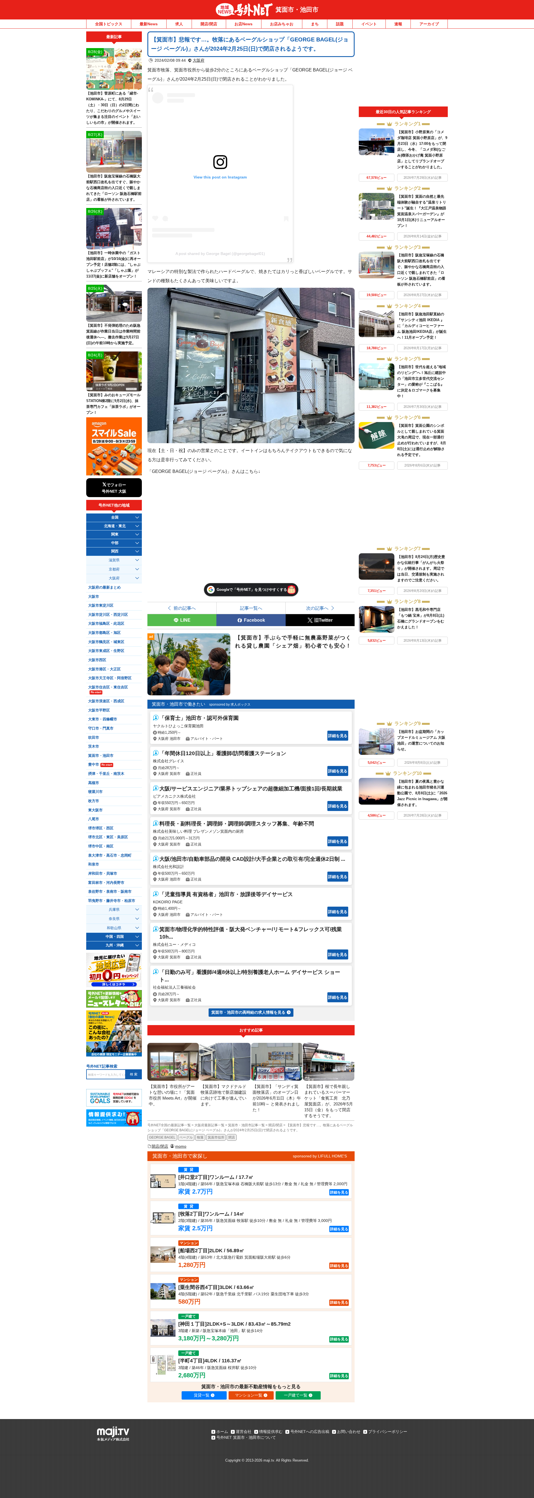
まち (315, 24)
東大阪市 (95, 810)
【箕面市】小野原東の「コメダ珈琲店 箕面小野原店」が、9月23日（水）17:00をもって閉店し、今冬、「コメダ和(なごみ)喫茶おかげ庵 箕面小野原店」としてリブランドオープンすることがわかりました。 (422, 149)
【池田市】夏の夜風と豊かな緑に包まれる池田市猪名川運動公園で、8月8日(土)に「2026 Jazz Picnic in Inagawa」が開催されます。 (422, 793)
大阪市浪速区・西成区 (106, 701)
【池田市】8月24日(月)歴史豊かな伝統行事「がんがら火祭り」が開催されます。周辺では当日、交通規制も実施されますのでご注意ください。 (421, 568)
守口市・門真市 (100, 728)
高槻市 (93, 783)
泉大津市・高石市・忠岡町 (110, 855)
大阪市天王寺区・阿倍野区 (110, 678)
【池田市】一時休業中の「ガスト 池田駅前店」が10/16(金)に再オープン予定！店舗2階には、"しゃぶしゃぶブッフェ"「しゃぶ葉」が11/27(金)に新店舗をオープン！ (113, 264)
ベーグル (186, 1137)
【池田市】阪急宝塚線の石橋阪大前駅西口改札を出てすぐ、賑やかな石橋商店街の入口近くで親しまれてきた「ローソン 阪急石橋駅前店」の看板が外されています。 (114, 188)
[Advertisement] (403, 69)
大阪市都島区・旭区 (104, 633)
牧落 (200, 1137)
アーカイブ (429, 24)
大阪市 (93, 597)
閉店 (231, 1137)
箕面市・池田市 (297, 9)
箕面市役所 (216, 1137)
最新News (149, 24)
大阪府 (198, 60)
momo (180, 1146)
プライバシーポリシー (387, 1431)
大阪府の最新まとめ (104, 587)
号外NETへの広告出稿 (309, 1431)
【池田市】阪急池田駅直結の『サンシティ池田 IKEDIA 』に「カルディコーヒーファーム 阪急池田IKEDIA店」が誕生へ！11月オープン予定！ (422, 325)
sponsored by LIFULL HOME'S (320, 1156)
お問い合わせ (348, 1431)
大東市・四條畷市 (102, 719)
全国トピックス (108, 24)
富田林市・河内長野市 (106, 883)
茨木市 (93, 746)
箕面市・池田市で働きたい (178, 704)
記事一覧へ (251, 608)
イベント (369, 24)
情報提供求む (271, 1431)
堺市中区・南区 (100, 846)
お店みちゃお (281, 24)
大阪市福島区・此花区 (106, 624)
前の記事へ (185, 608)
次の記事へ (317, 608)
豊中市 (100, 765)
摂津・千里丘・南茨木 (106, 774)
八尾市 (93, 819)
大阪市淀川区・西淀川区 (108, 615)
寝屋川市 (95, 792)
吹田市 (93, 738)
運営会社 (243, 1431)
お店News (243, 24)
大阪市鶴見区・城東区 (106, 642)
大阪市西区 (97, 660)
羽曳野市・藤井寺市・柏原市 (111, 901)
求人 (179, 24)
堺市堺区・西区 (100, 828)
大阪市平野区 (99, 710)
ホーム (222, 1431)
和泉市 (93, 864)
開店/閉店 (209, 24)
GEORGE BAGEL (162, 1137)
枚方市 (93, 801)
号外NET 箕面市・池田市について (246, 1437)
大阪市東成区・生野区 (106, 651)
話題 (340, 24)
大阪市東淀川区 (100, 605)
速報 (398, 24)
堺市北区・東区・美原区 (108, 837)
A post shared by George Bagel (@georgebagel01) (220, 253)
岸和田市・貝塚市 (102, 874)
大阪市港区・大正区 (104, 669)
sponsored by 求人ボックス (230, 704)
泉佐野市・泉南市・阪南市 (110, 892)
